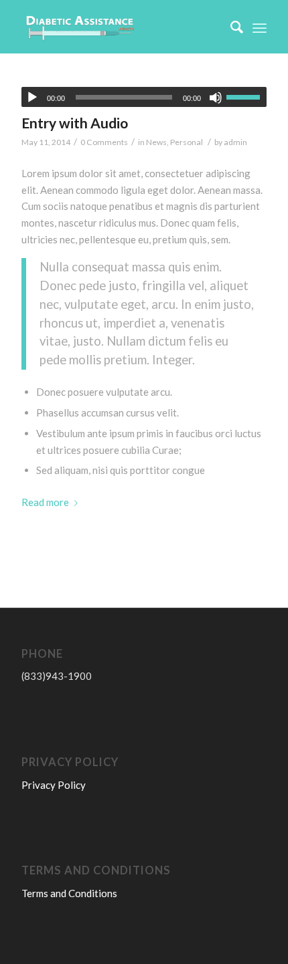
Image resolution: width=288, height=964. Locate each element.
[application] (144, 97)
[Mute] (215, 97)
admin (235, 142)
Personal (186, 142)
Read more (45, 502)
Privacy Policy (53, 785)
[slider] (246, 97)
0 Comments (104, 142)
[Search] (230, 26)
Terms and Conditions (69, 893)
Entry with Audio (74, 122)
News (156, 142)
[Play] (32, 97)
